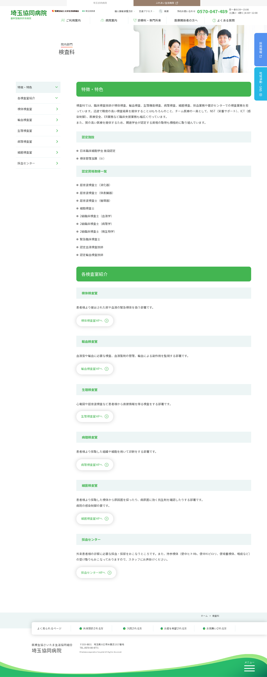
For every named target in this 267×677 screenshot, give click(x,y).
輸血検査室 (25, 120)
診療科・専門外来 (149, 20)
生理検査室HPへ (92, 416)
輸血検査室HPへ (92, 369)
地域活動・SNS (261, 82)
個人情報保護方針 (124, 11)
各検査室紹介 (26, 98)
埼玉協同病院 (29, 14)
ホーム (204, 615)
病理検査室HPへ (92, 465)
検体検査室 (25, 109)
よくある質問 (226, 20)
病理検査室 (25, 141)
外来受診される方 (93, 628)
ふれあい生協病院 (165, 2)
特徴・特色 (25, 87)
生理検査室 (25, 131)
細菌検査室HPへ (92, 518)
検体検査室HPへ (92, 320)
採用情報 (261, 47)
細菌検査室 (25, 152)
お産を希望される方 (175, 628)
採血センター (26, 163)
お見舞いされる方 (217, 628)
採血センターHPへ (93, 572)
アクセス (145, 11)
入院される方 (134, 628)
